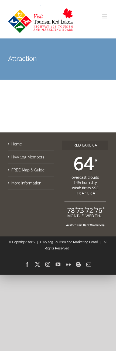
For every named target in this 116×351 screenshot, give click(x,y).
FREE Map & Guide (28, 170)
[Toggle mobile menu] (105, 16)
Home (16, 144)
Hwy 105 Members (27, 157)
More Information (26, 183)
